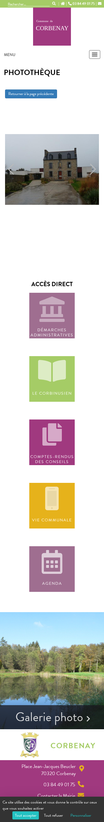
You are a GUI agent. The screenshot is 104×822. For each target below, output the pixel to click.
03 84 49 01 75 (83, 3)
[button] (11, 169)
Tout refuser (53, 815)
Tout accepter (25, 815)
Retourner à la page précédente (31, 94)
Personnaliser (80, 815)
